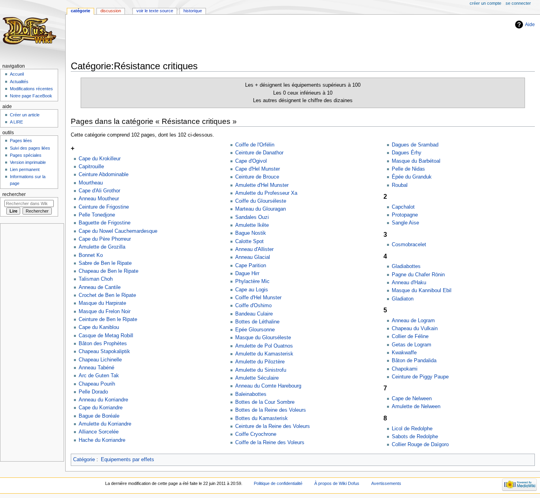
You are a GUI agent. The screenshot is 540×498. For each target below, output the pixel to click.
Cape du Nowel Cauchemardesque (118, 231)
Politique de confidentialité (278, 483)
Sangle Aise (405, 223)
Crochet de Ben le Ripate (107, 295)
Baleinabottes (250, 394)
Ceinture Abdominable (103, 174)
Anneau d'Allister (254, 249)
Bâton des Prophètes (103, 343)
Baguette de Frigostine (104, 223)
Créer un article (25, 114)
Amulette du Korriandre (105, 424)
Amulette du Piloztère (260, 362)
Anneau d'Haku (409, 282)
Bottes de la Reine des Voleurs (270, 410)
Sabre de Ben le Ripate (105, 263)
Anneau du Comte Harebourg (268, 386)
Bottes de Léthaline (257, 322)
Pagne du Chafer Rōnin (418, 275)
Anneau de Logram (413, 320)
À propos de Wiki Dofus (336, 483)
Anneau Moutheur (99, 198)
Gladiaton (402, 299)
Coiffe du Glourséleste (260, 201)
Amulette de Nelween (416, 406)
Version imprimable (28, 162)
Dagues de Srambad (415, 145)
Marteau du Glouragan (260, 209)
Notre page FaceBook (31, 95)
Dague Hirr (247, 273)
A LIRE (16, 122)
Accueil (17, 74)
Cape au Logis (251, 290)
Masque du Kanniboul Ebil (421, 290)
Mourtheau (91, 183)
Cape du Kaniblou (99, 327)
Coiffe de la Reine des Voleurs (269, 442)
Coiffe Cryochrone (255, 434)
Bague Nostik (250, 233)
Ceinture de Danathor (259, 153)
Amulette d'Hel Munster (262, 185)
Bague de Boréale (99, 416)
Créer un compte (485, 3)
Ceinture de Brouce (257, 177)
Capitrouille (91, 166)
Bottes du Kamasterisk (261, 418)
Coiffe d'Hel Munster (258, 297)
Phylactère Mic (252, 281)
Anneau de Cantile (100, 287)
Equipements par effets (127, 459)
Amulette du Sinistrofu (260, 370)
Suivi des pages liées (30, 148)
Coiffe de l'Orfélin (254, 145)
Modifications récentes (31, 88)
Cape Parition (250, 265)
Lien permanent (25, 169)
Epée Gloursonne (255, 330)
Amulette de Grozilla (102, 247)
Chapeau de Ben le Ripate (108, 271)
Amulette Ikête (252, 225)
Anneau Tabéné (96, 368)
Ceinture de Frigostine (104, 207)
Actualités (19, 81)
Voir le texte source (154, 10)
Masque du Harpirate (102, 303)
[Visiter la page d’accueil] (30, 30)
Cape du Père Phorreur (105, 239)
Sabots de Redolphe (415, 436)
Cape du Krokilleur (100, 159)
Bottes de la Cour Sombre (265, 402)
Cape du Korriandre (101, 408)
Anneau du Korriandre (103, 400)
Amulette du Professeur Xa (266, 193)
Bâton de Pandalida (414, 360)
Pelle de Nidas (408, 169)
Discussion (110, 10)
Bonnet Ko (91, 255)
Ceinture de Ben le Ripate (108, 319)
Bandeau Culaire (254, 314)
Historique (192, 10)
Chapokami (404, 369)
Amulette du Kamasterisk (264, 354)
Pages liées (21, 140)
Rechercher (14, 194)
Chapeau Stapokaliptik (104, 351)
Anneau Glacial (252, 257)
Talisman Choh (96, 279)
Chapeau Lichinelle (100, 360)
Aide (530, 24)
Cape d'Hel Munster (257, 169)
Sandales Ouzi (252, 217)
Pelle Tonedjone (97, 215)
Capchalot (403, 207)
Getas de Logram (411, 345)
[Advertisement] (215, 38)
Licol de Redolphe (412, 428)
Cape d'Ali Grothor (99, 191)
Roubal (400, 185)
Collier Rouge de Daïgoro (420, 444)
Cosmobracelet (409, 244)
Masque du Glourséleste (263, 337)
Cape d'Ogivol (251, 161)
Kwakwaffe (404, 352)
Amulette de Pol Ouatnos (264, 346)
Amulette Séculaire (257, 378)
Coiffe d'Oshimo (253, 305)
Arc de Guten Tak (99, 375)
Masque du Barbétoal (416, 161)
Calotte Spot (249, 241)
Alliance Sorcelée (99, 432)
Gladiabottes (406, 266)
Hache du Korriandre (102, 440)
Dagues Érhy (406, 153)
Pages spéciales (26, 155)
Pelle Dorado (93, 392)
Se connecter (518, 3)
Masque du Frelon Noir (104, 311)
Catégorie (84, 459)
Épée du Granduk (412, 177)
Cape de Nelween (412, 398)
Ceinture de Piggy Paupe (420, 377)
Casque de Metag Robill (106, 335)
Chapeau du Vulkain (415, 328)
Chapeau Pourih (97, 384)
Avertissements (386, 483)
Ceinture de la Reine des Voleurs (272, 426)
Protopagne (405, 215)
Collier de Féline (410, 336)
